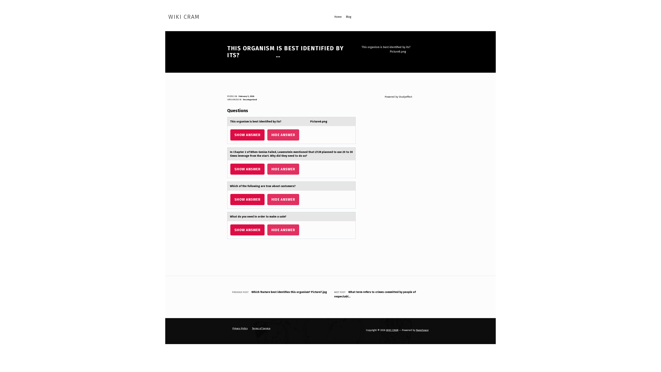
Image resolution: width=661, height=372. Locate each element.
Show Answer (247, 135)
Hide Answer (283, 135)
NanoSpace (422, 330)
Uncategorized (250, 100)
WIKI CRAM (392, 330)
